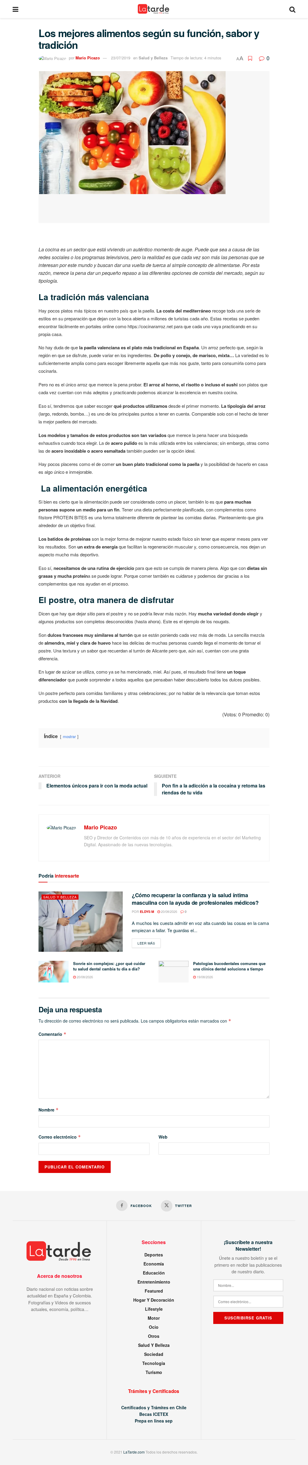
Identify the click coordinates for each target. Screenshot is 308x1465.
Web (163, 1137)
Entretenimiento (153, 1282)
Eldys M (147, 911)
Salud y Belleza (153, 58)
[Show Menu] (15, 9)
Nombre (48, 1110)
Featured (154, 1291)
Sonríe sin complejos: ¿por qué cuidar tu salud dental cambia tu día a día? (109, 966)
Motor (154, 1318)
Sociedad (153, 1354)
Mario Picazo (87, 58)
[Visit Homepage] (154, 9)
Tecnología (153, 1363)
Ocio (154, 1327)
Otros (153, 1336)
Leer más (149, 942)
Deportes (153, 1255)
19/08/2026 (204, 976)
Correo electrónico (59, 1137)
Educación (154, 1273)
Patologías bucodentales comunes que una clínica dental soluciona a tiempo (229, 966)
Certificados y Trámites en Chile (153, 1407)
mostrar (69, 736)
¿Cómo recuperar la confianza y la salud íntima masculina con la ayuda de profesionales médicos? (195, 899)
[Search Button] (292, 9)
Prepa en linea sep (154, 1421)
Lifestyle (154, 1309)
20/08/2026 (168, 911)
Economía (153, 1264)
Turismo (154, 1372)
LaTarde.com (134, 1451)
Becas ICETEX (153, 1414)
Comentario (52, 1034)
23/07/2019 (120, 58)
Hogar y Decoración (153, 1300)
